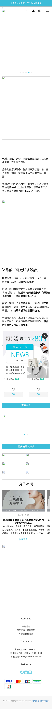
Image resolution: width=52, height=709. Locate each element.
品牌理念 (26, 626)
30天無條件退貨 (26, 633)
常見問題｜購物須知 (26, 630)
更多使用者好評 (26, 446)
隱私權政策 (44, 701)
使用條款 (35, 701)
